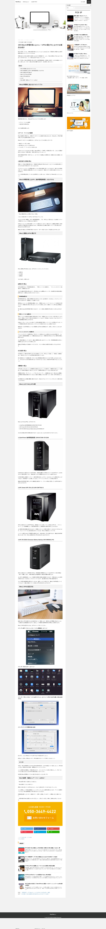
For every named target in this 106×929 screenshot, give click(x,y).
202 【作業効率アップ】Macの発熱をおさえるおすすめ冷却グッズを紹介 (41, 856)
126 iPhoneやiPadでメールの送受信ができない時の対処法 (38, 874)
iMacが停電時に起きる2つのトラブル (28, 68)
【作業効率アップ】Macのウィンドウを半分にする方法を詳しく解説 (35, 892)
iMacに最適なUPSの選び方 (26, 72)
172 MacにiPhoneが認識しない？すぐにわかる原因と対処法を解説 (40, 865)
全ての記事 (83, 1)
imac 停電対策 (21, 838)
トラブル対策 (21, 837)
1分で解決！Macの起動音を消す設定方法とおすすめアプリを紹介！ (35, 894)
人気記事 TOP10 (34, 1)
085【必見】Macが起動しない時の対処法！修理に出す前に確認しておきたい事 (42, 847)
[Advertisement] (78, 144)
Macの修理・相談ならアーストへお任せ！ (29, 80)
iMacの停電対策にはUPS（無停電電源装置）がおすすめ (32, 70)
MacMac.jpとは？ (26, 1)
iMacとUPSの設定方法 (25, 76)
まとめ (21, 78)
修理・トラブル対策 (28, 837)
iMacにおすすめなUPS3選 (25, 74)
